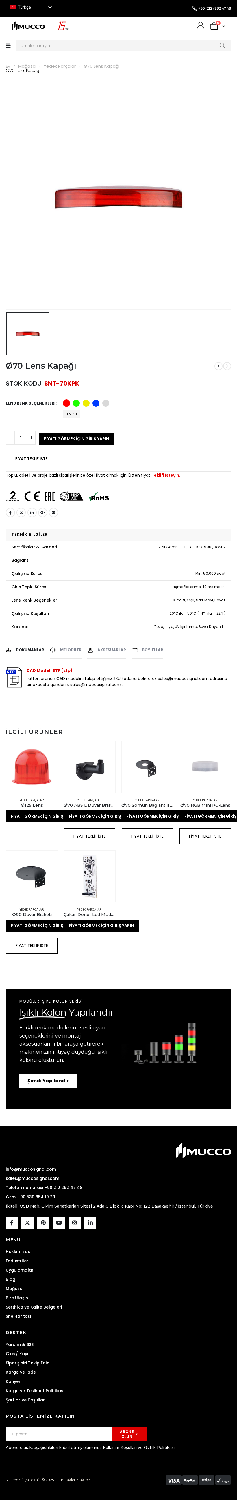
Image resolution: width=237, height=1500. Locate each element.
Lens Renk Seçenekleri (30, 403)
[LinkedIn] (90, 1223)
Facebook (10, 512)
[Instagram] (75, 1223)
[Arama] (222, 45)
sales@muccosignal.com (95, 685)
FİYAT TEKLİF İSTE (31, 459)
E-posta (53, 512)
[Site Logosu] (40, 25)
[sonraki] (227, 366)
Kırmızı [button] (66, 403)
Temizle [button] (71, 414)
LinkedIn (32, 512)
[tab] (25, 649)
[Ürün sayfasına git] (32, 767)
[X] (27, 1223)
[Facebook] (12, 1223)
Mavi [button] (95, 403)
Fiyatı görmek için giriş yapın (76, 439)
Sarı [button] (86, 403)
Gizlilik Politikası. (159, 1447)
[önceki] (218, 366)
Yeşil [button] (76, 403)
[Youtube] (59, 1223)
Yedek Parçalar (32, 800)
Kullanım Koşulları (120, 1447)
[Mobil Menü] (8, 46)
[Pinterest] (43, 1223)
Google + (42, 512)
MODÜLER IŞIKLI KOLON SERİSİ (51, 1001)
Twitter (21, 512)
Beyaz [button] (105, 403)
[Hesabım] (201, 25)
